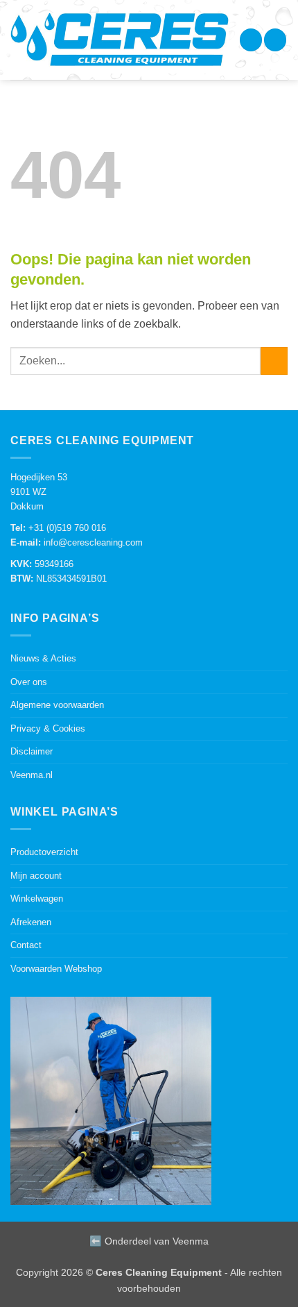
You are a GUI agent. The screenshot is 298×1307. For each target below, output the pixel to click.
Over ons (28, 682)
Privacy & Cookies (47, 728)
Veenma (191, 1241)
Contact (26, 945)
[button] (251, 39)
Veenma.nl (31, 775)
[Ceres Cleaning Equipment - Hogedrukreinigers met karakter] (119, 43)
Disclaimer (31, 751)
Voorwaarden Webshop (56, 968)
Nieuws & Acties (43, 658)
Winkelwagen (36, 898)
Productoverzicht (44, 852)
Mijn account (36, 875)
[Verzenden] (274, 360)
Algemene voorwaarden (57, 705)
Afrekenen (30, 922)
